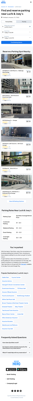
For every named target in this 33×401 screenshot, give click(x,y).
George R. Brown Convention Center (13, 284)
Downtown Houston (8, 288)
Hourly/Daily (8, 21)
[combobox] (16, 26)
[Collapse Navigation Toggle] (31, 2)
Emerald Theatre (7, 306)
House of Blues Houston (9, 292)
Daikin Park (5, 277)
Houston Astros (7, 281)
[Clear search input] (30, 26)
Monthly (24, 21)
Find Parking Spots (16, 42)
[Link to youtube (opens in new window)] (21, 391)
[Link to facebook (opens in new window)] (12, 391)
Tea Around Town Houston (10, 310)
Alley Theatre (19, 306)
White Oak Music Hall (8, 299)
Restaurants (11, 6)
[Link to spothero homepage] (16, 363)
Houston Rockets (7, 321)
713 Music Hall (21, 288)
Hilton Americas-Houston (10, 317)
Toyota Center (16, 277)
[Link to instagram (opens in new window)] (15, 391)
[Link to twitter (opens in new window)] (18, 391)
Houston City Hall (7, 328)
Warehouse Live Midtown (9, 325)
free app (23, 264)
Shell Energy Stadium (23, 295)
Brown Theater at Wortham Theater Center (15, 303)
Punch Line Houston (8, 295)
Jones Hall (20, 314)
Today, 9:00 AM (8, 32)
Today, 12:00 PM (9, 38)
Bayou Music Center (8, 314)
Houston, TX (4, 6)
